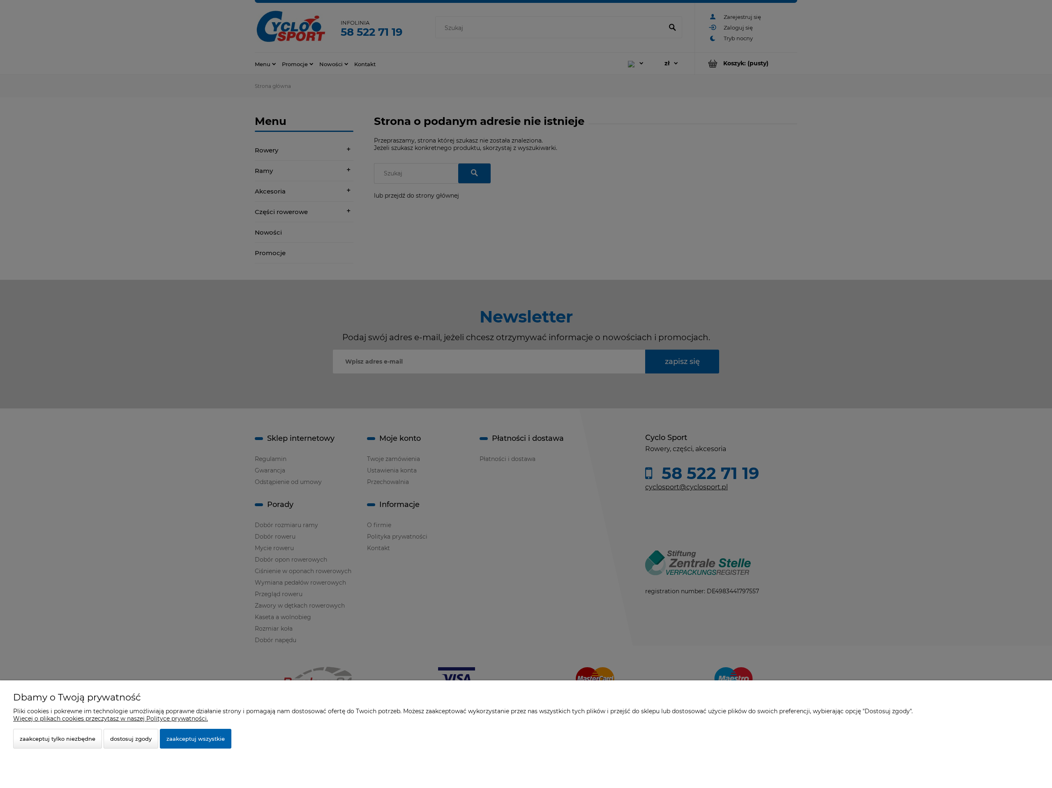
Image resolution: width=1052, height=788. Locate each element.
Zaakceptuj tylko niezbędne (57, 738)
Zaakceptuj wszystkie (195, 738)
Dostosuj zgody (131, 738)
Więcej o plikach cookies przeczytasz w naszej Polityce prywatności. (110, 718)
